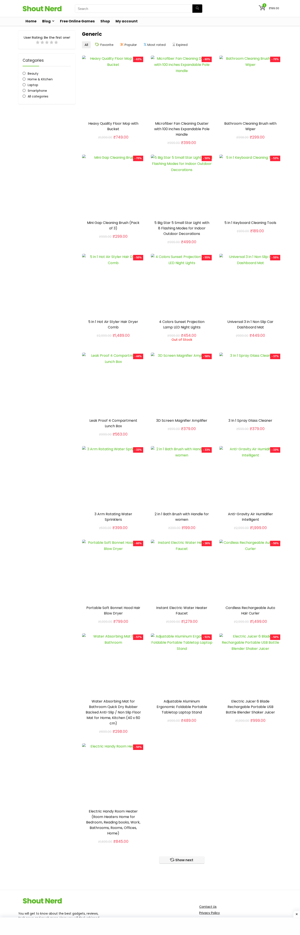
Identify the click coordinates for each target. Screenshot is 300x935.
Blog (46, 21)
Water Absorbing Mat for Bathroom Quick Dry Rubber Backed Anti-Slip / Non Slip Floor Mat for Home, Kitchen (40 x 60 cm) (113, 712)
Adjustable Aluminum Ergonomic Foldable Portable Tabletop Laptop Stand (182, 707)
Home (30, 21)
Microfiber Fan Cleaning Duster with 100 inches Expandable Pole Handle (182, 129)
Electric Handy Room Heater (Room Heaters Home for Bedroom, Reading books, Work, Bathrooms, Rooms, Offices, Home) (113, 822)
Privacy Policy (209, 913)
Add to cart (113, 141)
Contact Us (208, 906)
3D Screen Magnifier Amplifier (181, 420)
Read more (182, 345)
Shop (105, 21)
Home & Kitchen (40, 79)
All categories (38, 96)
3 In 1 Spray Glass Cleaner (250, 420)
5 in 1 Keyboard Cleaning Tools (250, 222)
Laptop (33, 85)
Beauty (33, 73)
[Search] (197, 8)
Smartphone (37, 90)
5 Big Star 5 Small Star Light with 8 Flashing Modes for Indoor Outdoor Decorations (181, 228)
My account (127, 21)
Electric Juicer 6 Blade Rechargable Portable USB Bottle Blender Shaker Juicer (250, 707)
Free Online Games (77, 21)
